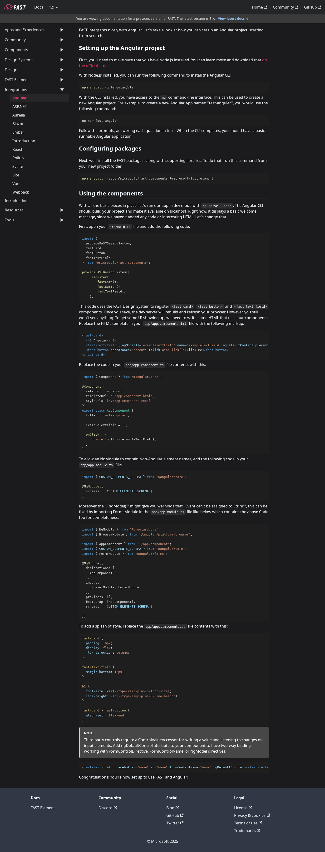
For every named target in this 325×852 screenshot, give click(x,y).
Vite (15, 175)
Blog (170, 807)
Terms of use (245, 823)
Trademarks (245, 830)
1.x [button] (51, 7)
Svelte (17, 166)
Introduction (23, 140)
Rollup (18, 158)
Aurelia (18, 115)
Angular (19, 98)
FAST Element (43, 807)
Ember (18, 132)
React (17, 149)
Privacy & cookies (250, 815)
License (240, 807)
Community (283, 7)
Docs (38, 7)
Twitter (172, 823)
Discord (105, 807)
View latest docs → (233, 18)
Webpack (20, 192)
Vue (15, 183)
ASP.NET (19, 106)
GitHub (310, 7)
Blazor (18, 123)
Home (257, 7)
